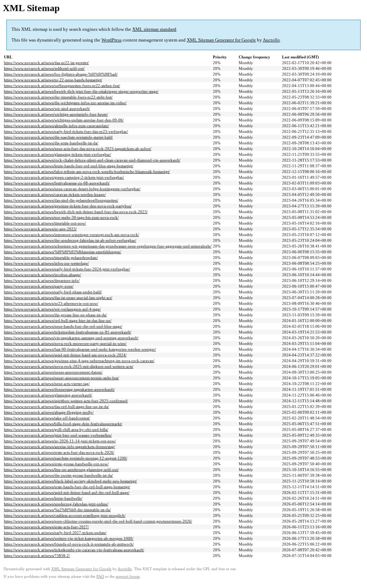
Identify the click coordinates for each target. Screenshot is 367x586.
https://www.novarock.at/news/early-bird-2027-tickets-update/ (55, 532)
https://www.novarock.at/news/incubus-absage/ (42, 275)
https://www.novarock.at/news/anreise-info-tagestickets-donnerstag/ (59, 447)
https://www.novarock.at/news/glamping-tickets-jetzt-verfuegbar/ (57, 154)
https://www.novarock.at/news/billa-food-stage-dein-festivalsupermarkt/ (63, 424)
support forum (128, 576)
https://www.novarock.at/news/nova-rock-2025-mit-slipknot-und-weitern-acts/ (68, 366)
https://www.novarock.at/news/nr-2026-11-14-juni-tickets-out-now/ (60, 441)
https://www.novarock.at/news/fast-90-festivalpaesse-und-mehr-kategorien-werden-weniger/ (80, 349)
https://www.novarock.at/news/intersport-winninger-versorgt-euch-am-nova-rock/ (71, 234)
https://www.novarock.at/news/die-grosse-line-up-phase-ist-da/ (55, 315)
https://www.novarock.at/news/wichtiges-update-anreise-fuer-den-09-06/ (64, 120)
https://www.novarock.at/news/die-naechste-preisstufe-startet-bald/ (58, 137)
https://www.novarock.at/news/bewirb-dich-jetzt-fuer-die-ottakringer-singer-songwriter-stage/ (81, 91)
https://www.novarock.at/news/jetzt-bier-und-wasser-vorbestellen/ (58, 435)
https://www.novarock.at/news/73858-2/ (37, 555)
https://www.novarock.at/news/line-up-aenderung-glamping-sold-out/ (61, 469)
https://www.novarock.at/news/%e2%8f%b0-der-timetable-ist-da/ (57, 510)
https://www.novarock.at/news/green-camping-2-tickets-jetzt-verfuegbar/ (64, 177)
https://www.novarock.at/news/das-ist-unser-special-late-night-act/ (58, 298)
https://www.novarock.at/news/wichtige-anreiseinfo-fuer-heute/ (56, 114)
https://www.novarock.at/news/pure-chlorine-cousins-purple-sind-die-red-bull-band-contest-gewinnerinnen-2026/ (98, 521)
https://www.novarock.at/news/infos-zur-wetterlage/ (46, 263)
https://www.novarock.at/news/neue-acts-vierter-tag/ (47, 383)
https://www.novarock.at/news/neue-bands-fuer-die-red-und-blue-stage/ (63, 326)
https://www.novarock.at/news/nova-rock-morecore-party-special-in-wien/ (65, 343)
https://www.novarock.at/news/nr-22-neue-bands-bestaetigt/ (53, 80)
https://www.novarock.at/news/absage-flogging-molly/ (49, 412)
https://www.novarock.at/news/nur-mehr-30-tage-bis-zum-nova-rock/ (61, 217)
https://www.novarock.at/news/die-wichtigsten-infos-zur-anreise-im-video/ (65, 103)
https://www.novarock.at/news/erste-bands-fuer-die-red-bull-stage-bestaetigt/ (67, 487)
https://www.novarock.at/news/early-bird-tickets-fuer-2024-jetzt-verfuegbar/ (67, 269)
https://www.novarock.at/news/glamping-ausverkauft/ (48, 395)
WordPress (111, 40)
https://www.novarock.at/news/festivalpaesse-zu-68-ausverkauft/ (57, 183)
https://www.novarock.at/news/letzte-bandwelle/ (43, 498)
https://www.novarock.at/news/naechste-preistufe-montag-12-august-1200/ (65, 458)
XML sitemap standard (154, 29)
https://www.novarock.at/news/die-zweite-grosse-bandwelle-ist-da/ (58, 475)
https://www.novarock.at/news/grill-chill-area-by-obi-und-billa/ (56, 429)
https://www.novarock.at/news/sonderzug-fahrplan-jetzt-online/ (56, 504)
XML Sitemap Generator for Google (221, 40)
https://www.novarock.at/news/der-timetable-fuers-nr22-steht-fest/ (58, 97)
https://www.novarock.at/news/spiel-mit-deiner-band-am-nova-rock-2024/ (65, 355)
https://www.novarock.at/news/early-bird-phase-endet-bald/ (53, 292)
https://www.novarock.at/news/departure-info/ (42, 280)
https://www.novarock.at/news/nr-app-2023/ (40, 229)
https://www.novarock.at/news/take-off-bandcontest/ (47, 418)
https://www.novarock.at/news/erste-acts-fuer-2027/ (46, 527)
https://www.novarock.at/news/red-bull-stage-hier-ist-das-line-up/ (57, 320)
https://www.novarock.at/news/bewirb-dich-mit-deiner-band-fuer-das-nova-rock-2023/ (76, 212)
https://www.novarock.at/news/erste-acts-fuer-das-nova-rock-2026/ (59, 452)
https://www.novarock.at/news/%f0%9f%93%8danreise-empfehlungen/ (62, 252)
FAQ (100, 576)
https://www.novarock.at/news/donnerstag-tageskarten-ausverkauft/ (59, 389)
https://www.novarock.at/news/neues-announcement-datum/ (53, 372)
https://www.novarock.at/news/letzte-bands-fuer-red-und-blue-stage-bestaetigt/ (68, 166)
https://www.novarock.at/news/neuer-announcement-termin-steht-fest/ (61, 378)
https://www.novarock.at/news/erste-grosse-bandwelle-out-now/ (56, 464)
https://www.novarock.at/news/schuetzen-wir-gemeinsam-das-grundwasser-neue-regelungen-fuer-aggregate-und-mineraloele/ (107, 246)
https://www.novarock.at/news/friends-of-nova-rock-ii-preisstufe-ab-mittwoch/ (69, 544)
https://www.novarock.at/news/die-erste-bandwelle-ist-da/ (51, 143)
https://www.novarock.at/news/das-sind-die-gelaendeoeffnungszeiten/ (61, 200)
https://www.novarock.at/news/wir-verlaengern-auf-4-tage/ (52, 309)
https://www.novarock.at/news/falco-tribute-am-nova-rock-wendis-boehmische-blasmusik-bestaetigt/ (87, 171)
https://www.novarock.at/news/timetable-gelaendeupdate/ (51, 257)
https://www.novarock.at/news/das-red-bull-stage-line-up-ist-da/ (56, 406)
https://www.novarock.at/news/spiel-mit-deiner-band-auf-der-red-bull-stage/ (66, 492)
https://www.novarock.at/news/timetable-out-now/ (45, 223)
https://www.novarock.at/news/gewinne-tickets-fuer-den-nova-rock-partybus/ (68, 206)
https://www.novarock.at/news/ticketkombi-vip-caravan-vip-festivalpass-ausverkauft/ (74, 550)
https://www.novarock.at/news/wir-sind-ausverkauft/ (47, 108)
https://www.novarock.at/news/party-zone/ (38, 286)
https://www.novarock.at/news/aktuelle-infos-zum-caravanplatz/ (56, 126)
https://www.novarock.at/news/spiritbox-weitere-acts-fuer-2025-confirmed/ (66, 401)
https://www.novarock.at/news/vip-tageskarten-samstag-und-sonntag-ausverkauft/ (71, 338)
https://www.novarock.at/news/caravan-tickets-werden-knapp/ (55, 194)
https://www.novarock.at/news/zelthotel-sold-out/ (44, 68)
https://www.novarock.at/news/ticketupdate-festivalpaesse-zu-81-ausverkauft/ (67, 332)
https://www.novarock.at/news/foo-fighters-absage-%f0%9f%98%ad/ (61, 74)
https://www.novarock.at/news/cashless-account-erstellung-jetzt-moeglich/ (64, 515)
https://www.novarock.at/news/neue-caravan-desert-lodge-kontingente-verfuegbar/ (72, 189)
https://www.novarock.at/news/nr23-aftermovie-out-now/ (51, 303)
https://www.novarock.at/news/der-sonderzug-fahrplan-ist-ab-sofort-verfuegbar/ (70, 240)
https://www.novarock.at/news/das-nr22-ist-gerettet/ (46, 63)
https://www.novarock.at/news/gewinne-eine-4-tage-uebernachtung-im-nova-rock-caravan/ (79, 361)
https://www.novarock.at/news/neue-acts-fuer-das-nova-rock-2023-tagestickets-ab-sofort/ (77, 148)
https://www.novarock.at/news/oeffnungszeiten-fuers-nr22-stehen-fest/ (62, 85)
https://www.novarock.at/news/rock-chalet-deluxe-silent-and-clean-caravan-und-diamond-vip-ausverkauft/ (92, 160)
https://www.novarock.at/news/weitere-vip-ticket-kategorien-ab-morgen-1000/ (68, 538)
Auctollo (271, 40)
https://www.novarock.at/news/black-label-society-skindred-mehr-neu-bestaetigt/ (70, 481)
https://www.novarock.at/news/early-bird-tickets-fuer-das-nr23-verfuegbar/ (66, 131)
